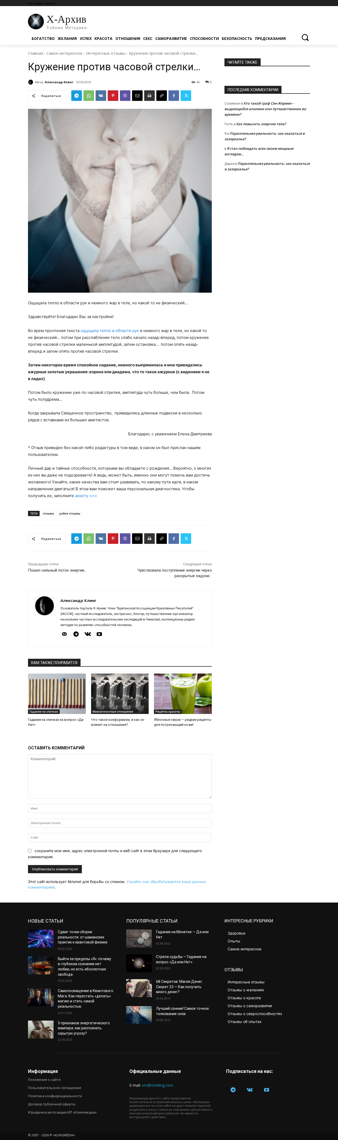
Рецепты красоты (168, 711)
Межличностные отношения (113, 711)
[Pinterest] (113, 95)
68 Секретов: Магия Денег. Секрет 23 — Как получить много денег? (179, 986)
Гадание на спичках (44, 711)
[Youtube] (99, 634)
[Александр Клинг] (31, 82)
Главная (35, 53)
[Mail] (64, 634)
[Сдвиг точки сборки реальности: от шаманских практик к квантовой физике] (41, 938)
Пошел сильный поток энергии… (57, 570)
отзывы (48, 513)
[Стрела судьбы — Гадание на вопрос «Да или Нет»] (139, 963)
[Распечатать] (149, 95)
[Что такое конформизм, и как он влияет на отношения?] (120, 694)
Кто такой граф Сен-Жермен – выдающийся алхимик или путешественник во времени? (265, 109)
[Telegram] (76, 95)
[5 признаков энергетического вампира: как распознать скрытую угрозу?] (41, 1030)
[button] (305, 37)
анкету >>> (86, 495)
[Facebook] (173, 95)
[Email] (137, 95)
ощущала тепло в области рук (110, 330)
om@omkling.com (157, 1085)
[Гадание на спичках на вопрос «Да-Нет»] (57, 694)
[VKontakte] (88, 634)
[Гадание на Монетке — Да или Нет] (139, 938)
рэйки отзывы (69, 513)
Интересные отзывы (105, 53)
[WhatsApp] (88, 95)
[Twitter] (186, 95)
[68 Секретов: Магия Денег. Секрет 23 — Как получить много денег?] (139, 988)
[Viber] (125, 95)
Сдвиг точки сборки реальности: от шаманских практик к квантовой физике (82, 937)
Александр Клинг (59, 82)
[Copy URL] (161, 95)
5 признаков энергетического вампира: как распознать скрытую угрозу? (84, 1028)
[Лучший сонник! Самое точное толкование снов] (139, 1015)
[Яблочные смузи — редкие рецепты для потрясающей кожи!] (183, 694)
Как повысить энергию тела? (261, 124)
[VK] (101, 95)
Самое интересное (64, 53)
